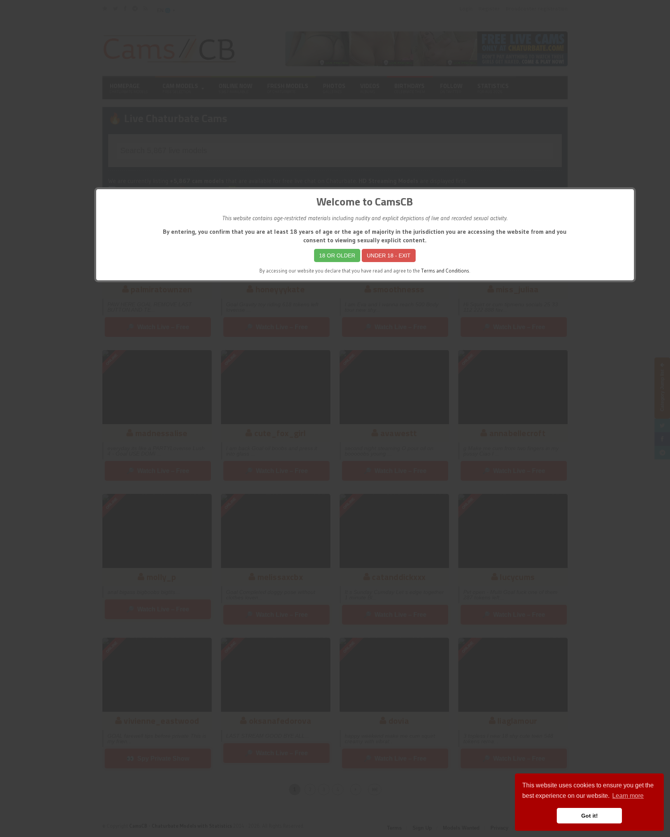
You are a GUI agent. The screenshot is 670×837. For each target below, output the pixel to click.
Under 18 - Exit (389, 255)
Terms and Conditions (445, 270)
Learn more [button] (628, 795)
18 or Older (337, 255)
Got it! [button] (589, 816)
